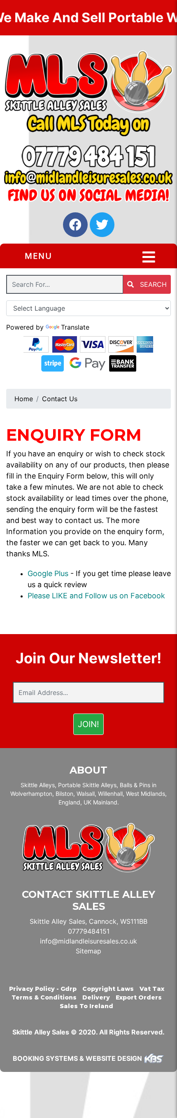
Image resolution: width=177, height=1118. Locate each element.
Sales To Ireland (86, 1006)
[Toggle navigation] (149, 257)
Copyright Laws (108, 988)
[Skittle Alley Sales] (88, 81)
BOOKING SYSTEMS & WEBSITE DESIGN (77, 1058)
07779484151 (88, 931)
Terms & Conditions (44, 997)
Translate (75, 327)
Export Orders (139, 997)
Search (152, 284)
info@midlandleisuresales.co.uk (88, 941)
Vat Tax (152, 988)
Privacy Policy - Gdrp (43, 988)
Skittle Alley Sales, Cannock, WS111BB (88, 921)
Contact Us (59, 399)
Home (23, 399)
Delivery (96, 997)
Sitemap (88, 951)
